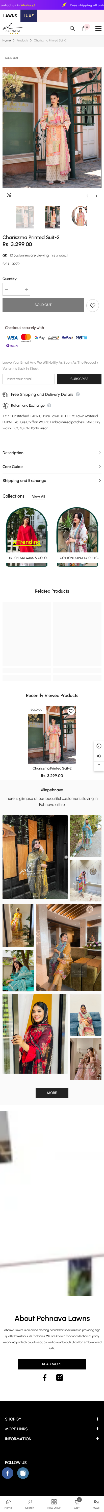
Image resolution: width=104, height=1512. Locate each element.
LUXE (29, 15)
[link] (27, 670)
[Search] (72, 29)
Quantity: (10, 279)
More (52, 1093)
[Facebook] (44, 1377)
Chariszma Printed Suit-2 (52, 768)
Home (7, 40)
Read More (52, 1364)
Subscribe (79, 379)
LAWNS (10, 15)
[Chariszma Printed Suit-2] (52, 735)
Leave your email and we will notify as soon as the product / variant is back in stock (50, 365)
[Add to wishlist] (92, 305)
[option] (52, 127)
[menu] (98, 29)
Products (22, 40)
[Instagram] (59, 1377)
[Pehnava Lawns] (27, 537)
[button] (87, 196)
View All (38, 496)
